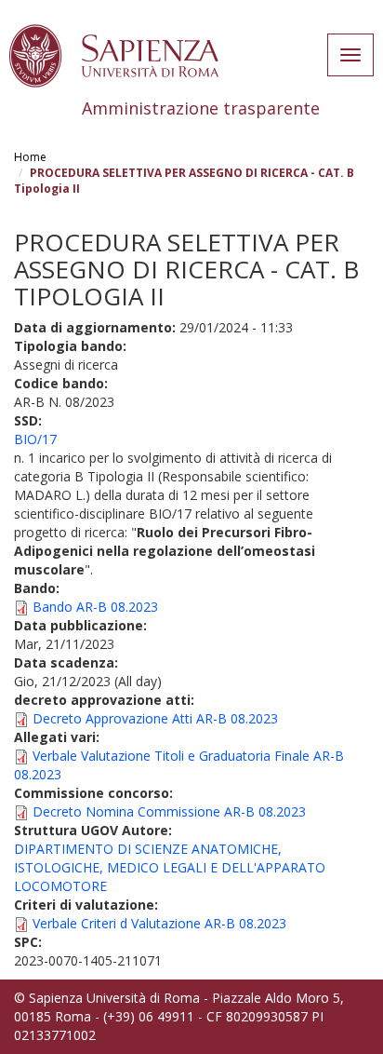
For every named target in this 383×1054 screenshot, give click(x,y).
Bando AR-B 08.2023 (95, 606)
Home (30, 157)
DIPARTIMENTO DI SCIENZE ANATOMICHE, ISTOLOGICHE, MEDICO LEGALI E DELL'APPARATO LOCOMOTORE (169, 867)
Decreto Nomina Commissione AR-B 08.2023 (169, 811)
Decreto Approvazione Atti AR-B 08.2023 (155, 718)
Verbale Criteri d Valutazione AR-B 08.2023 (159, 923)
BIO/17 (35, 439)
